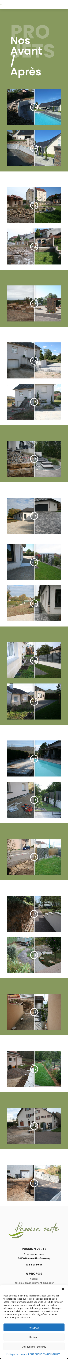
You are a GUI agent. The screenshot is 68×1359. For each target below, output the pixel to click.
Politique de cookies (16, 1354)
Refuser (34, 1337)
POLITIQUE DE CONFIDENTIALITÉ (44, 1354)
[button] (63, 1289)
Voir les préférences (34, 1346)
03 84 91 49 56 (34, 1264)
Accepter (34, 1327)
